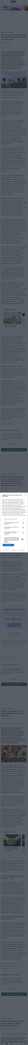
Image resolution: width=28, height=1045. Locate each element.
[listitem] (14, 520)
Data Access (14, 549)
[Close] (25, 495)
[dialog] (14, 522)
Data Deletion (6, 549)
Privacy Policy (22, 549)
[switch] (23, 523)
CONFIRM (8, 545)
